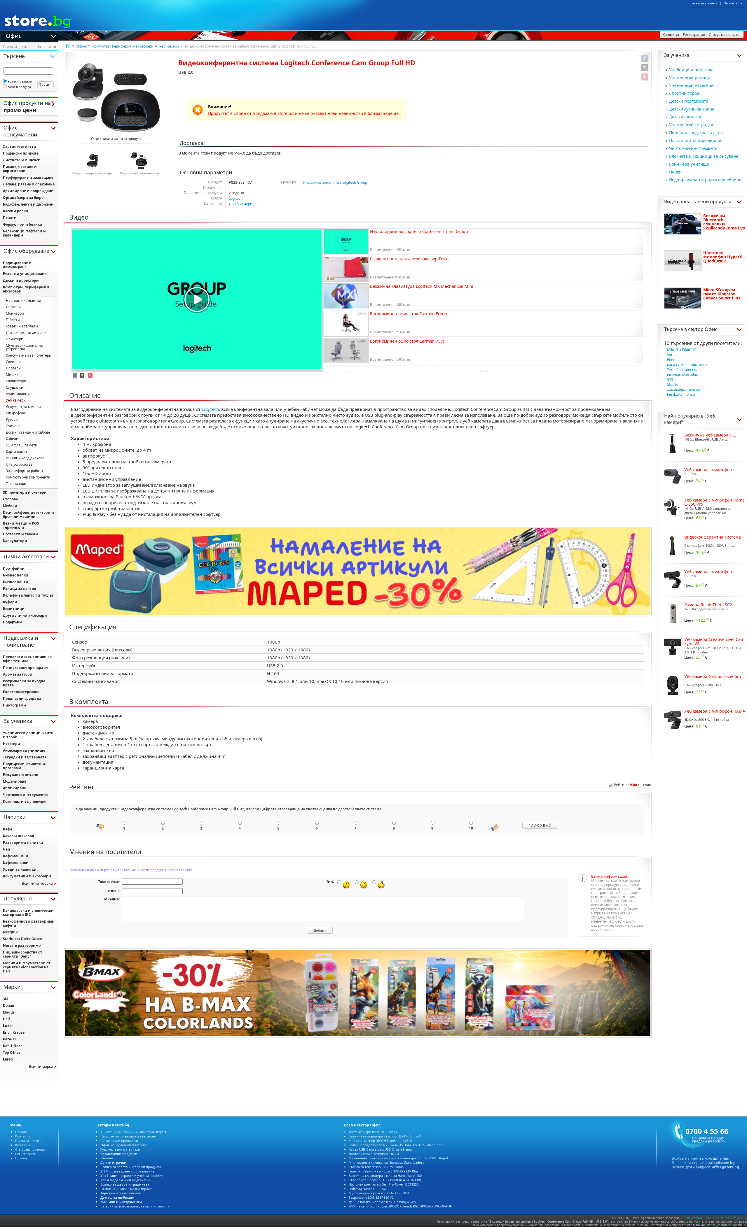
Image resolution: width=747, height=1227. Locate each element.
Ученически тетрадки (691, 124)
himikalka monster (682, 394)
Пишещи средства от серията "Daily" (22, 954)
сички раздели (20, 81)
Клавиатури (16, 380)
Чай (6, 849)
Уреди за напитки (19, 869)
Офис (14, 35)
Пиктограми (14, 705)
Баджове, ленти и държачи (28, 204)
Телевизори (16, 483)
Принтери (14, 338)
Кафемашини (15, 855)
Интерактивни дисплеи (26, 332)
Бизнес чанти (15, 581)
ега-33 (9, 1039)
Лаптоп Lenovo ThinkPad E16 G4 (374, 1153)
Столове (10, 499)
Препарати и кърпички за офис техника (27, 658)
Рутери (12, 419)
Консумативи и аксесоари (27, 876)
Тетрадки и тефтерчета (24, 757)
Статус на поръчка (30, 1149)
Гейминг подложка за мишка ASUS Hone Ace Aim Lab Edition (396, 1145)
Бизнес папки (15, 575)
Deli (6, 1018)
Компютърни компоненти (28, 477)
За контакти (733, 3)
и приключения (120, 1193)
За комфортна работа (24, 470)
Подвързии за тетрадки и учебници (705, 180)
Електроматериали (21, 691)
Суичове (13, 425)
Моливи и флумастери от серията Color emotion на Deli (26, 967)
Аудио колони (18, 393)
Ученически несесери (691, 85)
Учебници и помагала (691, 69)
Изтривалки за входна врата (24, 683)
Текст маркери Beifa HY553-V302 (373, 1132)
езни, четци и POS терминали (21, 525)
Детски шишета (685, 117)
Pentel (672, 359)
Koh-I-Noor (12, 1045)
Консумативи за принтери (28, 355)
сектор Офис (702, 329)
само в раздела (19, 87)
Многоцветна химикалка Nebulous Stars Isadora (386, 1162)
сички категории (37, 883)
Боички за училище (689, 164)
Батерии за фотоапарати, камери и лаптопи (135, 1206)
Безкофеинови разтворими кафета (29, 923)
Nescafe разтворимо (22, 945)
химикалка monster (683, 389)
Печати (10, 217)
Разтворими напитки (23, 842)
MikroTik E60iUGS (681, 349)
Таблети (13, 319)
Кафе (7, 829)
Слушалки (14, 387)
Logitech (235, 198)
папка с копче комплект (687, 364)
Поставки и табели (20, 534)
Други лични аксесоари (25, 615)
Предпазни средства (22, 698)
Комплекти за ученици (24, 801)
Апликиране (14, 788)
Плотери (13, 368)
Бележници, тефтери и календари (24, 233)
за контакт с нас (714, 1158)
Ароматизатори (17, 674)
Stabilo (672, 384)
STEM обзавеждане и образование (127, 1171)
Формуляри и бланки (22, 224)
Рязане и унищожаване (24, 273)
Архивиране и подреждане (28, 190)
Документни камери (23, 406)
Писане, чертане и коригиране (20, 168)
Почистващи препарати (25, 667)
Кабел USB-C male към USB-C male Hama (380, 1149)
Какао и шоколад (18, 835)
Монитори (15, 313)
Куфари (10, 602)
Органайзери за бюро (23, 197)
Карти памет (16, 451)
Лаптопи (13, 306)
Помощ (21, 1158)
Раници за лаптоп (19, 588)
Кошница (22, 1145)
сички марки (41, 1066)
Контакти (22, 1136)
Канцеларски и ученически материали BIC (28, 912)
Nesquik (10, 932)
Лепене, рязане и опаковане (29, 184)
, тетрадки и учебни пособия (131, 1175)
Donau (8, 1005)
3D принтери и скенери (25, 492)
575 (670, 379)
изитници (14, 608)
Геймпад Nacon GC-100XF (368, 1188)
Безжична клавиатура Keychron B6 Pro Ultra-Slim (387, 1136)
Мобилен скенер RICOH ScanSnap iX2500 (380, 1140)
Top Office (11, 1052)
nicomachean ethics (683, 374)
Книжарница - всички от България (133, 1132)
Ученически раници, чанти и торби (28, 734)
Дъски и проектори (21, 280)
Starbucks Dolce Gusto (22, 938)
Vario (671, 354)
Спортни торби (684, 93)
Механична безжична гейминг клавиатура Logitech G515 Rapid (398, 1158)
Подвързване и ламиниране (17, 264)
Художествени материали (120, 1149)
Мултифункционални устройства (24, 347)
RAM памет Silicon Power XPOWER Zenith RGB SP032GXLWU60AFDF (400, 1206)
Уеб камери (169, 46)
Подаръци (12, 622)
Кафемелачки (16, 862)
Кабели (12, 438)
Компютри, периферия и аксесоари (122, 46)
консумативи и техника (123, 1145)
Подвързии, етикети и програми (24, 765)
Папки (675, 172)
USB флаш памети (21, 445)
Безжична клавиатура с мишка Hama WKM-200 (385, 1175)
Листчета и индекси (22, 159)
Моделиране (14, 781)
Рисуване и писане (20, 774)
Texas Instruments (682, 369)
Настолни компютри (23, 300)
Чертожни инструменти (693, 148)
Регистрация (25, 1153)
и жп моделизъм (125, 1180)
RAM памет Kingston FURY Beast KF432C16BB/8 (385, 1180)
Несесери (11, 743)
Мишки (12, 374)
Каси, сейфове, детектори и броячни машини (28, 514)
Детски (113, 1162)
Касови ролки (15, 210)
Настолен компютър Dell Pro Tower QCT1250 (383, 1184)
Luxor (8, 1025)
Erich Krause (14, 1032)
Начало (21, 1132)
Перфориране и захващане (28, 177)
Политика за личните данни (726, 1218)
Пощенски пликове (21, 153)
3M (5, 998)
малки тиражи (126, 1188)
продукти (118, 1153)
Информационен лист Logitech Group (335, 182)
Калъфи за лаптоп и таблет (28, 595)
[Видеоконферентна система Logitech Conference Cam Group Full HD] (116, 97)
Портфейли (14, 568)
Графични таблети (22, 326)
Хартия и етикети (19, 146)
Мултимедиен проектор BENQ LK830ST (379, 1193)
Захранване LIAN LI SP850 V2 (371, 1197)
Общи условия (691, 1218)
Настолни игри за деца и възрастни (128, 1136)
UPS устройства (19, 464)
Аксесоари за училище (24, 750)
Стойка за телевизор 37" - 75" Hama (376, 1167)
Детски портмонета (688, 101)
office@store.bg (725, 1167)
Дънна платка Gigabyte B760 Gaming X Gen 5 (383, 1202)
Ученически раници (689, 77)
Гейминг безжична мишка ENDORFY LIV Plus (383, 1171)
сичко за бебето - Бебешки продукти (130, 1167)
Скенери (13, 361)
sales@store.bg (721, 1162)
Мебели (10, 505)
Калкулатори (15, 540)
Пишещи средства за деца (696, 132)
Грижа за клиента (703, 3)
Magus (9, 1012)
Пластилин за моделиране (695, 140)
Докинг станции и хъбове (28, 432)
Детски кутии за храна (691, 109)
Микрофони (16, 413)
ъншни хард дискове (25, 457)
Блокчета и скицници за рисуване (703, 156)
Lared (8, 1059)
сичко (124, 1184)
